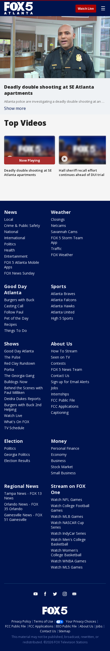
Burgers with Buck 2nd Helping (22, 407)
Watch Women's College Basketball (66, 552)
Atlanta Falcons (63, 299)
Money (59, 441)
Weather (61, 212)
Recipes (10, 324)
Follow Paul (13, 312)
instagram (65, 594)
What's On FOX (16, 421)
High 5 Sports (62, 318)
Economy (59, 454)
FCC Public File (63, 400)
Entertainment (16, 256)
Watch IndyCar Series (68, 533)
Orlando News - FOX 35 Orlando (21, 506)
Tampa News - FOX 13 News (23, 495)
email (74, 594)
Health (9, 250)
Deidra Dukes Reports (22, 398)
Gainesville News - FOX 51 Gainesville (23, 517)
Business (58, 460)
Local (8, 219)
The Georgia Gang (19, 375)
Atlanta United (62, 312)
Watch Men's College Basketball (68, 542)
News (10, 212)
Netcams (58, 225)
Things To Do (15, 330)
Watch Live (86, 8)
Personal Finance (65, 448)
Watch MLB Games (67, 516)
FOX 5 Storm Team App (67, 240)
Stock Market (62, 466)
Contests (58, 363)
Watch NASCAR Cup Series (67, 525)
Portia (9, 369)
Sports (58, 286)
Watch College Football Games (70, 508)
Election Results (17, 460)
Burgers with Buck (19, 299)
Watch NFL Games (66, 499)
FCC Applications (65, 406)
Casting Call (13, 305)
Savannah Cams (64, 231)
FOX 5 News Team (66, 369)
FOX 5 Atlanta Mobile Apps (21, 264)
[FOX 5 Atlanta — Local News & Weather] (19, 8)
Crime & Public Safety (22, 225)
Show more (15, 108)
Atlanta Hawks (63, 305)
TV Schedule (14, 427)
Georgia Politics (17, 454)
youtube (35, 594)
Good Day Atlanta (15, 289)
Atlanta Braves (63, 293)
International (14, 237)
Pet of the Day (16, 318)
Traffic (56, 248)
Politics (10, 244)
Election (13, 441)
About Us (61, 344)
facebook (45, 594)
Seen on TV (60, 357)
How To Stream (64, 351)
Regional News (21, 486)
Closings (58, 219)
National (11, 231)
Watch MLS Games (67, 567)
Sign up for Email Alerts (70, 381)
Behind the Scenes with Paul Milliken (23, 390)
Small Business (63, 472)
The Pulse (12, 357)
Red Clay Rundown (19, 363)
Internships (60, 394)
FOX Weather (62, 254)
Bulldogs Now (15, 381)
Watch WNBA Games (68, 561)
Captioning (60, 412)
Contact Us (60, 375)
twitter (55, 594)
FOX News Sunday (19, 273)
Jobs (54, 387)
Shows (11, 344)
